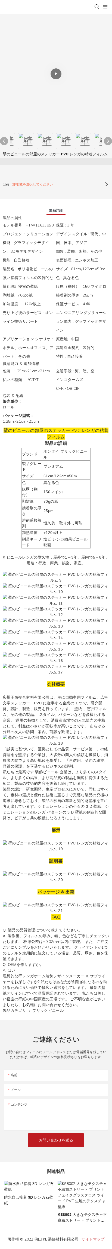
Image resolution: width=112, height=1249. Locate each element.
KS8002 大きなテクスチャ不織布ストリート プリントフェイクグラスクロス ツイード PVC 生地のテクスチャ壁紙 (82, 1217)
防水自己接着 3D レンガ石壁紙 (28, 1200)
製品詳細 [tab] (56, 210)
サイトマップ (93, 1239)
